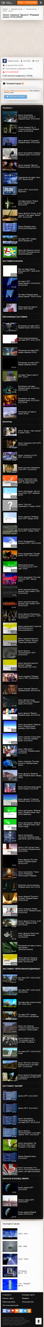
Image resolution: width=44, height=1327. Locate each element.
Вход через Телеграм (17, 97)
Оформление (31, 9)
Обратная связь (8, 1302)
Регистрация (31, 3)
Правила (25, 1298)
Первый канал (16, 9)
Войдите (7, 91)
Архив (5, 9)
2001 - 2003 (8, 11)
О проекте (6, 1295)
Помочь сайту (8, 1298)
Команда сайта (28, 1295)
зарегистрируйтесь (21, 91)
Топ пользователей (10, 1305)
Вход (21, 3)
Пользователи (28, 1302)
